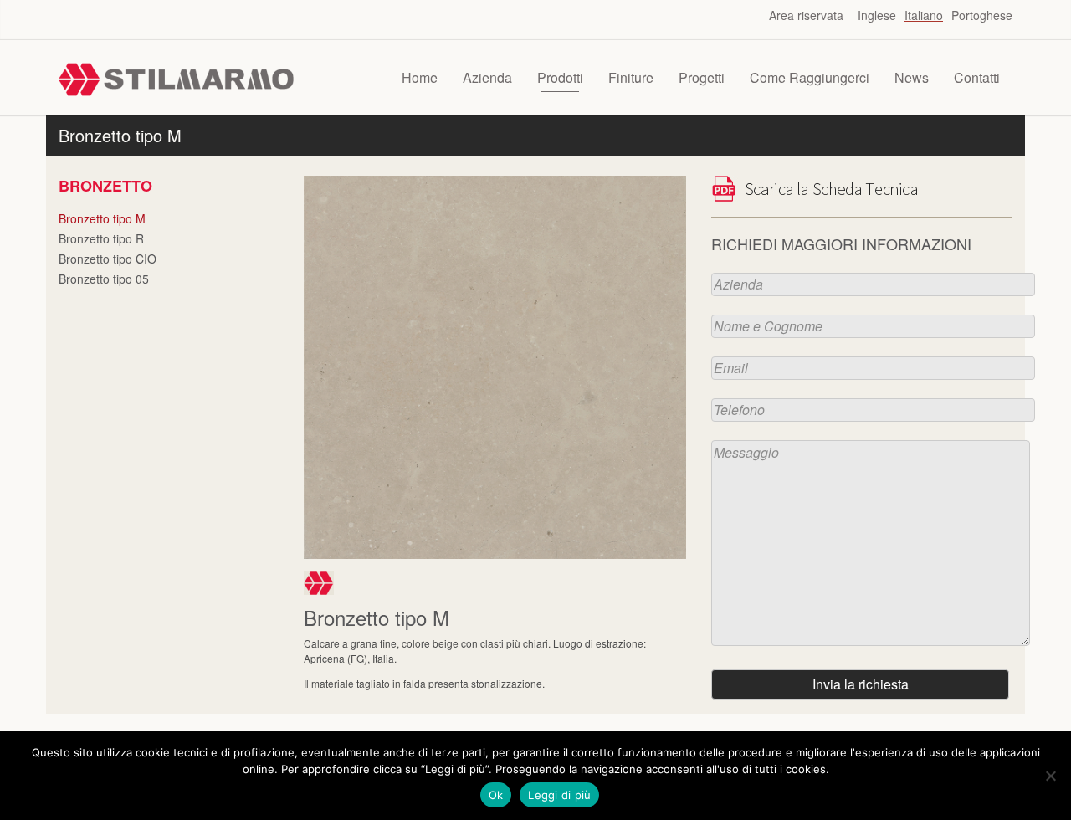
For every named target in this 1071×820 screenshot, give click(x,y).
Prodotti (560, 77)
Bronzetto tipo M (102, 218)
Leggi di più (559, 795)
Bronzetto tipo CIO (107, 258)
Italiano (923, 15)
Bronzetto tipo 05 (104, 278)
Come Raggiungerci (809, 77)
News (911, 77)
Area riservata (806, 15)
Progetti (702, 77)
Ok (496, 795)
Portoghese (981, 15)
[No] (1050, 775)
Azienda (487, 77)
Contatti (977, 77)
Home (420, 77)
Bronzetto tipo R (101, 238)
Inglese (877, 15)
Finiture (630, 77)
